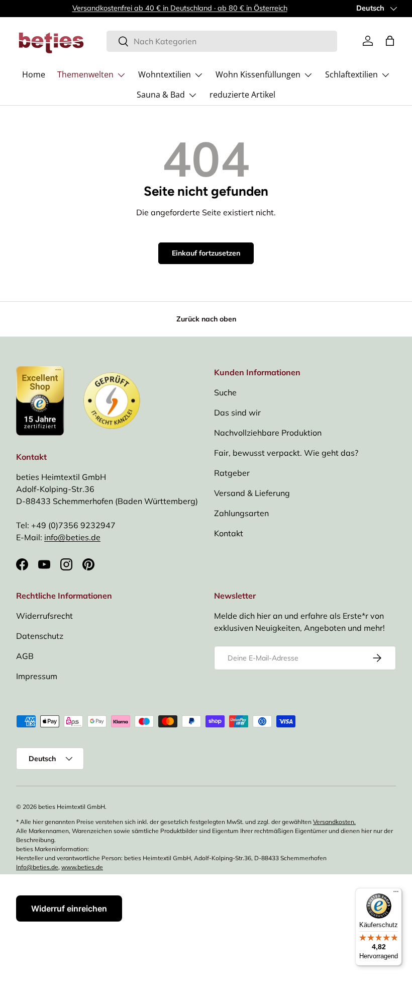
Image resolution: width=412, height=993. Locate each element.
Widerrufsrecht (44, 616)
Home (33, 74)
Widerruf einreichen (69, 908)
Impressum (36, 676)
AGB (25, 656)
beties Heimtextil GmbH (71, 806)
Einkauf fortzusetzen (206, 253)
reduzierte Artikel (242, 94)
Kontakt (228, 533)
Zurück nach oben (206, 318)
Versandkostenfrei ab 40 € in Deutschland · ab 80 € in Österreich (179, 8)
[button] (390, 41)
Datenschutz (39, 636)
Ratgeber (232, 473)
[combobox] (222, 41)
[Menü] (396, 894)
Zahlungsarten (241, 513)
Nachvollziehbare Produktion (268, 433)
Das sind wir (237, 412)
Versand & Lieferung (252, 493)
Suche (225, 392)
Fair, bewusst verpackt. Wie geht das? (286, 453)
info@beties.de (72, 537)
